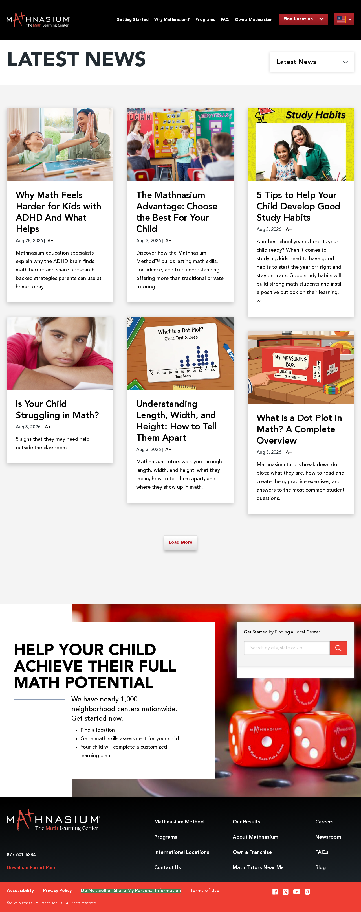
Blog (320, 867)
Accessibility (20, 891)
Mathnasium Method (179, 822)
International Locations (181, 852)
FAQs (322, 852)
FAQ (225, 20)
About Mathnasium (255, 837)
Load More (180, 542)
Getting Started (132, 20)
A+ (50, 241)
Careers (324, 822)
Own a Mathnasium (253, 20)
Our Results (246, 822)
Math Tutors (258, 867)
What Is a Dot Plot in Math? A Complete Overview (299, 430)
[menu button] (344, 19)
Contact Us (167, 867)
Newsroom (328, 837)
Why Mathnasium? (172, 20)
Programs (205, 20)
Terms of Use (204, 891)
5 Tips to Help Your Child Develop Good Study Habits (298, 207)
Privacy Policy (57, 891)
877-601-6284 (21, 855)
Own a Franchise (252, 852)
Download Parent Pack (31, 868)
